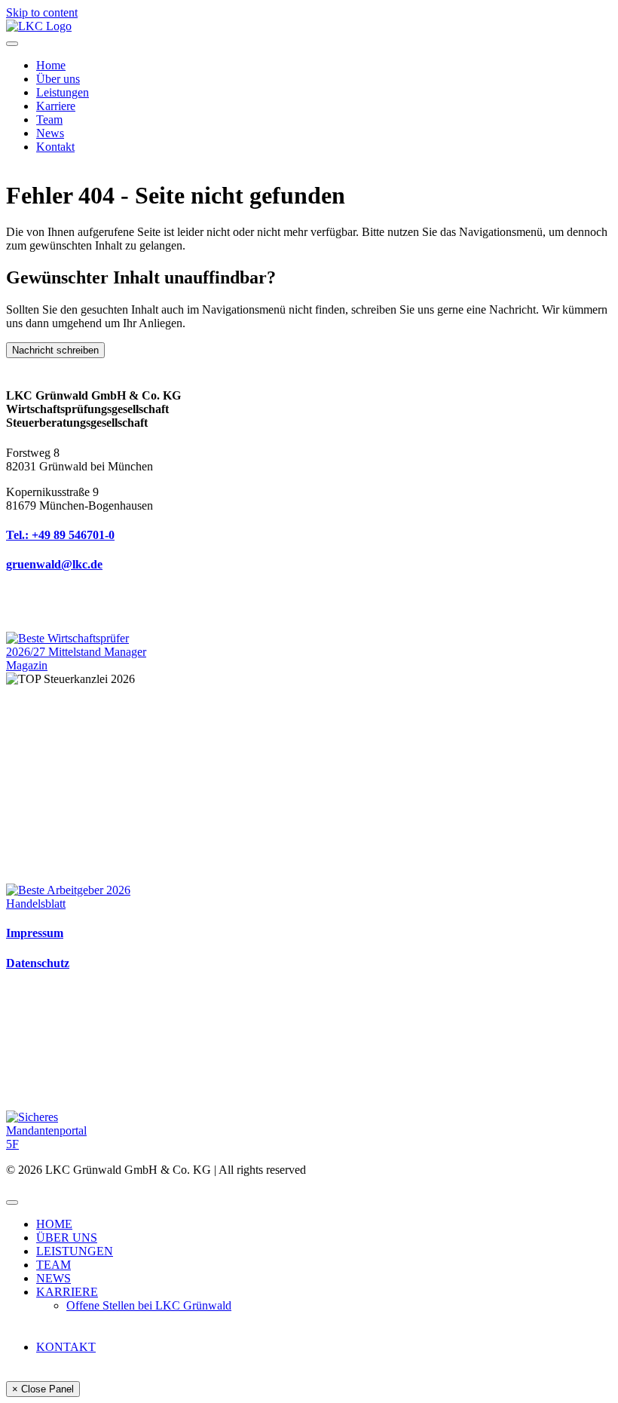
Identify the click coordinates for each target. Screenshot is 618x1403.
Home (51, 65)
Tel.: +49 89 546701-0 (60, 534)
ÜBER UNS (66, 1237)
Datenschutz (37, 963)
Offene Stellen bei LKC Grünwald (148, 1305)
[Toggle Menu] (12, 43)
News (50, 133)
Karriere (55, 106)
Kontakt (55, 146)
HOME (54, 1224)
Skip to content (42, 12)
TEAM (53, 1264)
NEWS (53, 1278)
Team (49, 119)
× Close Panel (43, 1389)
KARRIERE (67, 1291)
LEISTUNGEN (74, 1251)
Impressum (34, 933)
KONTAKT (66, 1346)
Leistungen (62, 92)
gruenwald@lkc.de (54, 564)
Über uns (58, 78)
